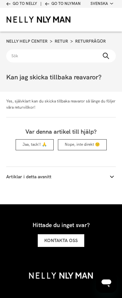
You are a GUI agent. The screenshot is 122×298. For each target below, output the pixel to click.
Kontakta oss (61, 240)
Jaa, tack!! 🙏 (34, 144)
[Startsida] (30, 20)
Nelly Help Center (26, 41)
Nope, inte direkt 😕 (82, 144)
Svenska (99, 3)
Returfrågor (90, 41)
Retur (61, 41)
